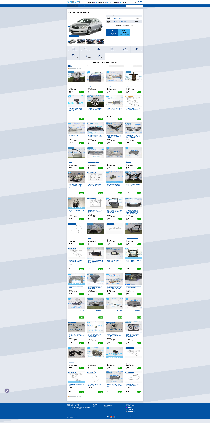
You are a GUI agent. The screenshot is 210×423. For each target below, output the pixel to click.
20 (79, 68)
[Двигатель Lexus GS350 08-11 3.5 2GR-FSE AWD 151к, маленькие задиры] (76, 76)
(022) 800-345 (125, 2)
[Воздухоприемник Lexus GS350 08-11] (133, 303)
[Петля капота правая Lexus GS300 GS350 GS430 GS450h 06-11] (76, 303)
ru (140, 2)
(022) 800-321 (131, 411)
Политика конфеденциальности (72, 416)
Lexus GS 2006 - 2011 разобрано (112, 32)
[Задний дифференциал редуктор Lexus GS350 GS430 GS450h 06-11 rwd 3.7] (95, 352)
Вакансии (95, 407)
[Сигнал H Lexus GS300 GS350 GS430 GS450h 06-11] (76, 228)
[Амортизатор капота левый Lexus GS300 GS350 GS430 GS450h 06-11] (114, 303)
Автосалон (106, 406)
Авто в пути (91, 5)
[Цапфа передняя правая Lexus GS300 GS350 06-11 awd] (95, 377)
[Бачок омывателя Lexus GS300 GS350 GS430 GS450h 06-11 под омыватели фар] (95, 203)
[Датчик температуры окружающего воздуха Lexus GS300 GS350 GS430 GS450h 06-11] (76, 101)
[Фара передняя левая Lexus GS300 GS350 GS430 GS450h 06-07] (133, 377)
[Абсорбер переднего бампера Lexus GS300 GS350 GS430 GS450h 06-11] (76, 253)
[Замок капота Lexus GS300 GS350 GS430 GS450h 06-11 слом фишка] (133, 279)
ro (142, 2)
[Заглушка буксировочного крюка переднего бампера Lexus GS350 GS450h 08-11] (76, 327)
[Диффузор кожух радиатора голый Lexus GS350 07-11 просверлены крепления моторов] (133, 327)
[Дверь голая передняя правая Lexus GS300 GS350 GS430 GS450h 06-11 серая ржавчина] (76, 152)
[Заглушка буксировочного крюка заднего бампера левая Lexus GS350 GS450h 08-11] (114, 327)
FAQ (93, 408)
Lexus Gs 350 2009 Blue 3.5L (118, 18)
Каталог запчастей (72, 5)
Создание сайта (129, 416)
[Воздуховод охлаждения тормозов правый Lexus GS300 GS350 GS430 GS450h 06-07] (133, 152)
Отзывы (98, 5)
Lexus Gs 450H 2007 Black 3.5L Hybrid (119, 21)
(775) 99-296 (114, 2)
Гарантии (105, 5)
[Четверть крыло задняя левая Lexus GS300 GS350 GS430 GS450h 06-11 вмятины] (95, 228)
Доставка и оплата (96, 404)
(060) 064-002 (101, 2)
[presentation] (69, 26)
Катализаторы (106, 407)
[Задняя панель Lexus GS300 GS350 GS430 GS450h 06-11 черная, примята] (95, 303)
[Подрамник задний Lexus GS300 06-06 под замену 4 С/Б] (133, 177)
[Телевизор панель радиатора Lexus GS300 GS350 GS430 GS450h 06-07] (95, 177)
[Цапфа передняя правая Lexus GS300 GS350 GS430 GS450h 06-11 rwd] (114, 152)
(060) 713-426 (90, 2)
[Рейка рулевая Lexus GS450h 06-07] (76, 128)
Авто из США (82, 5)
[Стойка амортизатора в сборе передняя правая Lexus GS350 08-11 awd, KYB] (114, 101)
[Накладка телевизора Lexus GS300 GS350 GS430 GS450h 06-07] (133, 352)
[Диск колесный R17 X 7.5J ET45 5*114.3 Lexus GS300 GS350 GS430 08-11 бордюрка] (95, 101)
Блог (104, 411)
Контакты (113, 5)
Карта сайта (95, 411)
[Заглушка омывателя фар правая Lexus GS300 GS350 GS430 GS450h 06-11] (114, 228)
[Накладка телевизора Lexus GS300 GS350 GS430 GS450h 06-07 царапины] (95, 128)
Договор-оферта (70, 417)
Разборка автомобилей (108, 405)
